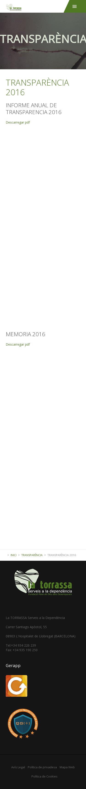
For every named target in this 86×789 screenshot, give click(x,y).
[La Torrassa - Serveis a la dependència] (43, 5)
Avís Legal (18, 767)
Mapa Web (67, 767)
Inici (14, 555)
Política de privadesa (42, 767)
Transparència (32, 555)
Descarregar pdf (18, 122)
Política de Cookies (44, 776)
